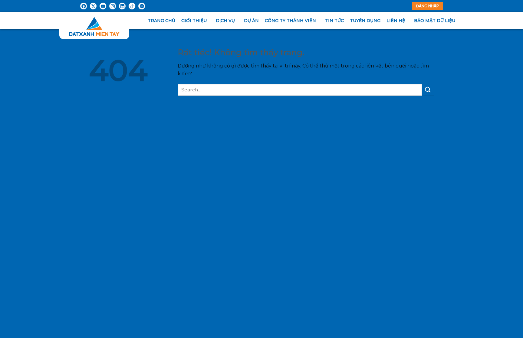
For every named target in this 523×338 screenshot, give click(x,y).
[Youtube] (103, 6)
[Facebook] (83, 6)
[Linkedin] (122, 6)
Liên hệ (395, 20)
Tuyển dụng (365, 20)
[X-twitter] (93, 6)
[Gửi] (428, 90)
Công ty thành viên (290, 20)
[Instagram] (112, 6)
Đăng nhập (427, 6)
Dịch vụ (225, 20)
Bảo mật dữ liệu (434, 20)
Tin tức (334, 20)
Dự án (251, 20)
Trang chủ (161, 20)
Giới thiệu (194, 20)
